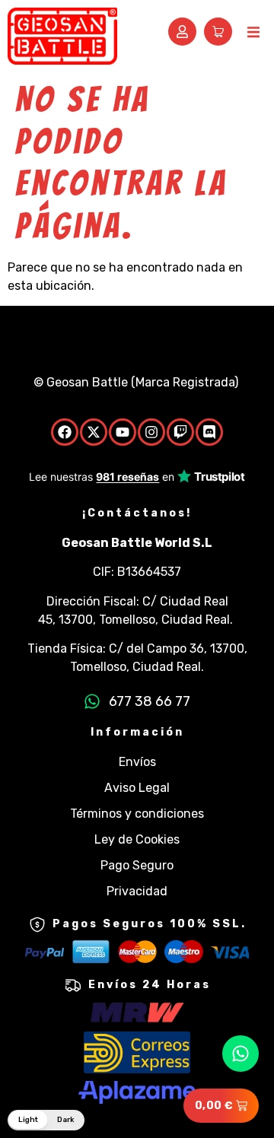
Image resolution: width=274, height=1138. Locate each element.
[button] (253, 32)
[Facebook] (64, 432)
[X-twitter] (93, 432)
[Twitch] (180, 432)
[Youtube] (122, 432)
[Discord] (209, 432)
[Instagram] (151, 432)
